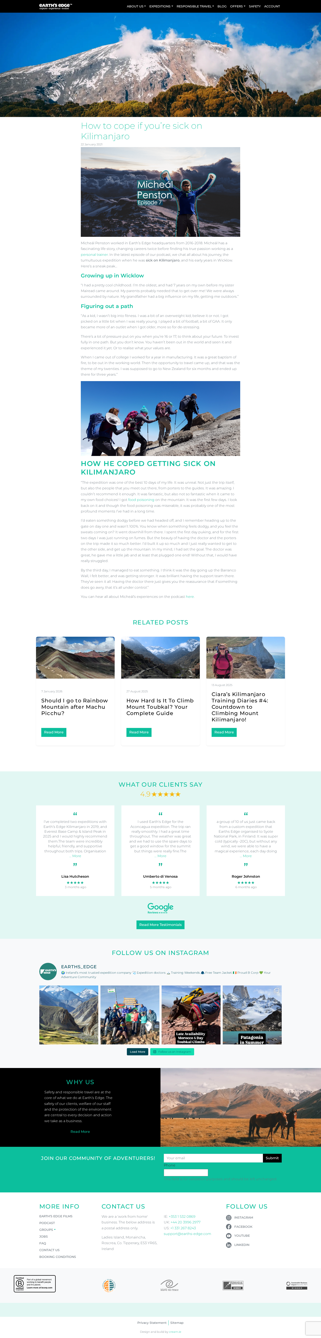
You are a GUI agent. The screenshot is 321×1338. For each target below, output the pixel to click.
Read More (54, 732)
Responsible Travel (194, 6)
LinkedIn (241, 1245)
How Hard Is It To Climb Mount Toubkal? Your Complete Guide (160, 706)
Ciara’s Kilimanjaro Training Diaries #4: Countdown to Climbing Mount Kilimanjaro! (240, 706)
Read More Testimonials (160, 925)
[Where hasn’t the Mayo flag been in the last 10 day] (129, 1014)
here (190, 597)
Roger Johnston (246, 876)
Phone (169, 1165)
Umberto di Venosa (160, 876)
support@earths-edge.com (187, 1234)
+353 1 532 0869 (182, 1216)
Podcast (47, 1223)
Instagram (243, 1217)
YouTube (242, 1236)
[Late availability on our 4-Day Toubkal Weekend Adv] (191, 1014)
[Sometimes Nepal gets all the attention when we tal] (68, 1014)
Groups (46, 1230)
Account (272, 6)
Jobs (43, 1236)
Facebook (243, 1227)
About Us (135, 6)
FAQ (42, 1243)
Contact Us (49, 1250)
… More (75, 856)
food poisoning (141, 500)
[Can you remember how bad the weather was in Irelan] (252, 1014)
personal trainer (94, 255)
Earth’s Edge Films (55, 1216)
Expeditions (160, 6)
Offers (236, 6)
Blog (222, 6)
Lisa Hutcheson (75, 876)
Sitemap (177, 1323)
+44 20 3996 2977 (185, 1222)
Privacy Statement (152, 1323)
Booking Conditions (57, 1257)
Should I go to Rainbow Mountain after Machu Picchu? (74, 706)
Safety (255, 6)
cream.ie (175, 1331)
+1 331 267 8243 (183, 1228)
